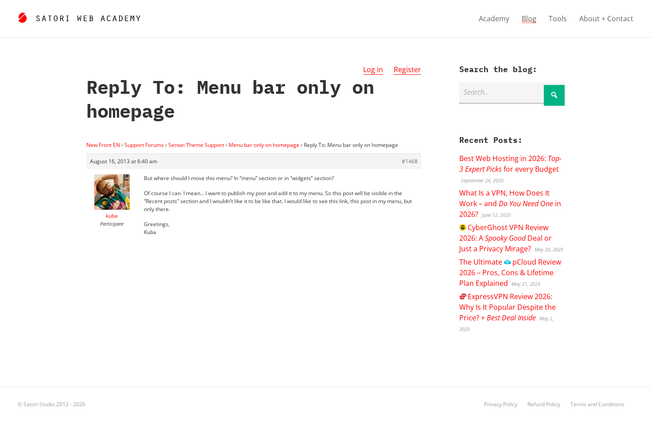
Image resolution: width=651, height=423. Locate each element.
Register (407, 69)
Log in (373, 69)
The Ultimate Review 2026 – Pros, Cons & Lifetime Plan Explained (510, 272)
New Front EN (103, 145)
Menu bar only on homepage (264, 145)
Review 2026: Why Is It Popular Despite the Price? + (507, 307)
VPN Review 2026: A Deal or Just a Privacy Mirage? (505, 238)
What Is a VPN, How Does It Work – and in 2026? (510, 203)
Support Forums (144, 145)
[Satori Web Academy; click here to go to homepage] (79, 16)
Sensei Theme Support (196, 145)
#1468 (410, 161)
